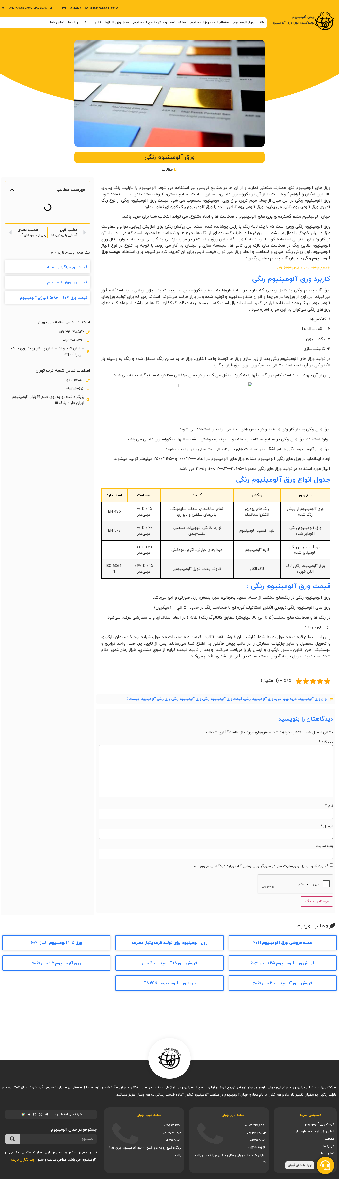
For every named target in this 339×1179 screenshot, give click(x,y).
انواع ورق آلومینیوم (313, 699)
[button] (12, 190)
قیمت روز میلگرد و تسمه (67, 267)
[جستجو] (12, 1139)
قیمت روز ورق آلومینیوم (67, 282)
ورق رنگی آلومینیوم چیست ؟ (148, 699)
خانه (261, 22)
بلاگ (86, 22)
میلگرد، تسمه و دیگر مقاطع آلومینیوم (159, 22)
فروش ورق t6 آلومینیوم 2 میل (169, 963)
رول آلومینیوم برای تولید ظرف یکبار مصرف (169, 943)
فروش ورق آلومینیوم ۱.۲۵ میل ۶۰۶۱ (282, 963)
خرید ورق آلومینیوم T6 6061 (170, 983)
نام (329, 806)
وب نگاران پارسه (22, 1159)
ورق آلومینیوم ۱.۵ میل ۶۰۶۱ (56, 963)
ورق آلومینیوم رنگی (186, 699)
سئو (40, 1159)
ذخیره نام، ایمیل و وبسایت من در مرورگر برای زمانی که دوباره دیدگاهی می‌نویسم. (260, 866)
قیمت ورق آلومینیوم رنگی (222, 699)
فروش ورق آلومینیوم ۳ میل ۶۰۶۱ (282, 983)
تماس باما (57, 22)
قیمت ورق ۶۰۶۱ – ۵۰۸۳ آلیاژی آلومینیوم (53, 298)
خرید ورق (290, 699)
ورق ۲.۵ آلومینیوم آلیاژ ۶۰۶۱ (56, 943)
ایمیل (326, 826)
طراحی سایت (57, 1159)
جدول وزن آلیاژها (117, 22)
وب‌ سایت (324, 846)
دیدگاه (326, 742)
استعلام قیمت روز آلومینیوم (210, 22)
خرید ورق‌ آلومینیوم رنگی (262, 699)
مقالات (167, 169)
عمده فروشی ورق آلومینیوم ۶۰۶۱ (282, 943)
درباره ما (74, 22)
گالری (97, 22)
